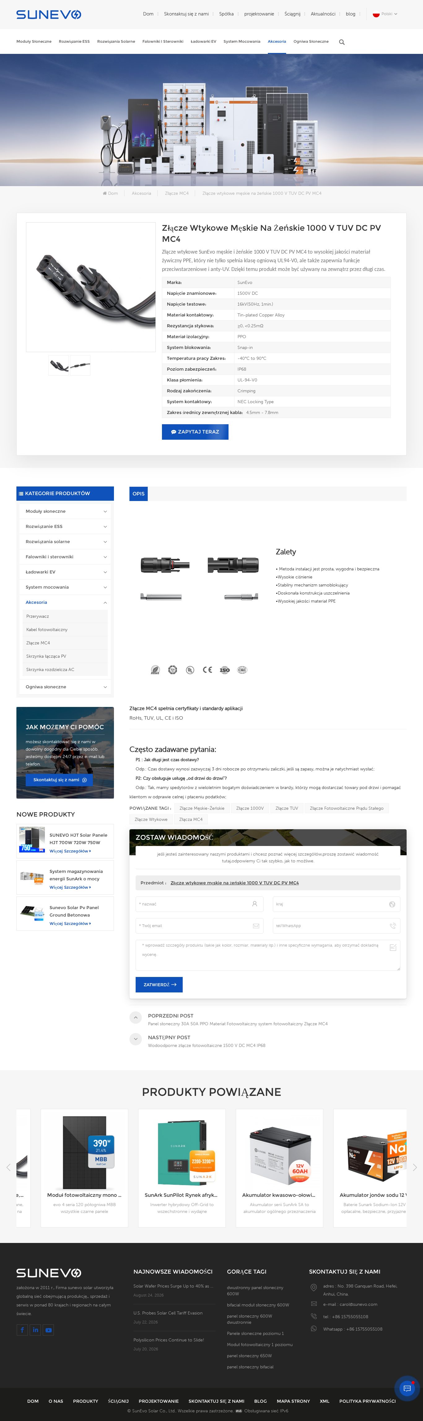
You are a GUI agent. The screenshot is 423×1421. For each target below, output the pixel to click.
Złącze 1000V (250, 808)
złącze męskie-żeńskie (202, 808)
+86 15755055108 (350, 1316)
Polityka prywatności (367, 1401)
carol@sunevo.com (358, 1304)
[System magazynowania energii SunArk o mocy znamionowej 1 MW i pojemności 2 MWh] (32, 876)
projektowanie (259, 13)
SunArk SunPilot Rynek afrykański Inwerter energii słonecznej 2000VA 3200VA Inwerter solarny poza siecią (165, 1195)
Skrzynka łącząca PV (46, 656)
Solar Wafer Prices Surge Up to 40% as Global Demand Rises (174, 1286)
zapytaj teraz (198, 432)
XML (325, 1401)
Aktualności (323, 13)
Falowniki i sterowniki (162, 41)
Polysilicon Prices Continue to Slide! (168, 1339)
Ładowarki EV (203, 41)
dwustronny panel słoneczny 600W (255, 1290)
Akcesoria (277, 41)
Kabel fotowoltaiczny (47, 629)
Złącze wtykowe (151, 819)
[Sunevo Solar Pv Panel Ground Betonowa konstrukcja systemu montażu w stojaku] (32, 912)
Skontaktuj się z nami (186, 13)
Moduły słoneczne (33, 41)
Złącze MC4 (177, 193)
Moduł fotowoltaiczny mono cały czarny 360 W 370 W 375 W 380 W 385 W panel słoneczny (68, 1195)
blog (350, 13)
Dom (148, 13)
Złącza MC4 (191, 819)
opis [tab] (139, 494)
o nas (56, 1401)
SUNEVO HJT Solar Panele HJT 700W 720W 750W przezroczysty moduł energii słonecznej (78, 839)
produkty (86, 1401)
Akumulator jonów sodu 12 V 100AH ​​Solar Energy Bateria (361, 1195)
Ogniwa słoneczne (311, 41)
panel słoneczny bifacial (250, 1366)
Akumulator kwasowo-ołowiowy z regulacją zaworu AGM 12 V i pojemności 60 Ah (263, 1195)
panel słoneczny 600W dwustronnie (249, 1319)
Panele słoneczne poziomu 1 (255, 1333)
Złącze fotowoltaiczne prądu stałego (347, 808)
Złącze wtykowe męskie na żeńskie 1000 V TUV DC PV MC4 (235, 883)
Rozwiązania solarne (116, 41)
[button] (415, 1167)
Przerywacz (37, 616)
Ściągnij (292, 13)
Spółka (226, 13)
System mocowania (242, 41)
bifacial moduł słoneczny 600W (258, 1304)
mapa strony (294, 1401)
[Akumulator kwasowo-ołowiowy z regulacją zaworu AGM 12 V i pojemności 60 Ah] (260, 1152)
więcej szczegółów (69, 850)
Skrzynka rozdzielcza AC (50, 669)
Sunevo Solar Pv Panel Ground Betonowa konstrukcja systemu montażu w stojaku (74, 912)
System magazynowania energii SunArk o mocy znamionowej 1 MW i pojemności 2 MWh (76, 876)
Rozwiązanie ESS (74, 41)
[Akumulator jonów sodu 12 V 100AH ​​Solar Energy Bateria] (357, 1152)
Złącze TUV (287, 808)
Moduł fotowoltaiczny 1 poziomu (260, 1344)
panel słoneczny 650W (249, 1355)
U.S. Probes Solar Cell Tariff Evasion (168, 1312)
